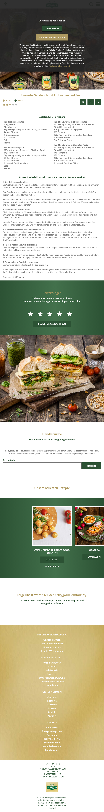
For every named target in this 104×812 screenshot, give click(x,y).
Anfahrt (52, 715)
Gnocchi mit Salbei (51, 566)
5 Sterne (15, 104)
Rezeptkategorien (52, 731)
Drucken (83, 102)
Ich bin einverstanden (52, 37)
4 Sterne (13, 104)
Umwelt (51, 674)
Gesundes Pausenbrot (52, 681)
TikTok (66, 615)
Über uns (52, 696)
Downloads (52, 685)
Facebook (44, 615)
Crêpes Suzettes (58, 566)
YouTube (52, 615)
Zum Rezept (52, 559)
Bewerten (98, 102)
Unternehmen (52, 691)
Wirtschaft (52, 670)
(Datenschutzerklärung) (59, 66)
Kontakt (52, 712)
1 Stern (4, 104)
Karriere (52, 704)
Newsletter (52, 727)
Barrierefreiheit (52, 774)
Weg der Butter (52, 662)
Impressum (52, 771)
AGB (53, 766)
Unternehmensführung (52, 677)
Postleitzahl (9, 460)
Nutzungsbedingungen (53, 769)
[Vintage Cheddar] (79, 83)
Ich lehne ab (52, 28)
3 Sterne (10, 104)
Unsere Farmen (52, 639)
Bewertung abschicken (52, 323)
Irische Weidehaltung (52, 634)
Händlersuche (52, 742)
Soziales (52, 666)
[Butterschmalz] (24, 83)
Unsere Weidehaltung (52, 643)
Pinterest (59, 615)
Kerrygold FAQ (51, 738)
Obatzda (48, 566)
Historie (52, 700)
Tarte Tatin (56, 566)
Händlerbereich (52, 746)
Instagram (37, 615)
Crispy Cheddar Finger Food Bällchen (46, 566)
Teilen (90, 102)
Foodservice (52, 750)
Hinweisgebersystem (53, 776)
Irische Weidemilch (52, 651)
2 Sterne (7, 104)
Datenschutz (53, 763)
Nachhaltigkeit (52, 657)
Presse (52, 708)
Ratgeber (52, 735)
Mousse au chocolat (53, 566)
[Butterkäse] (52, 83)
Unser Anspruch (52, 647)
